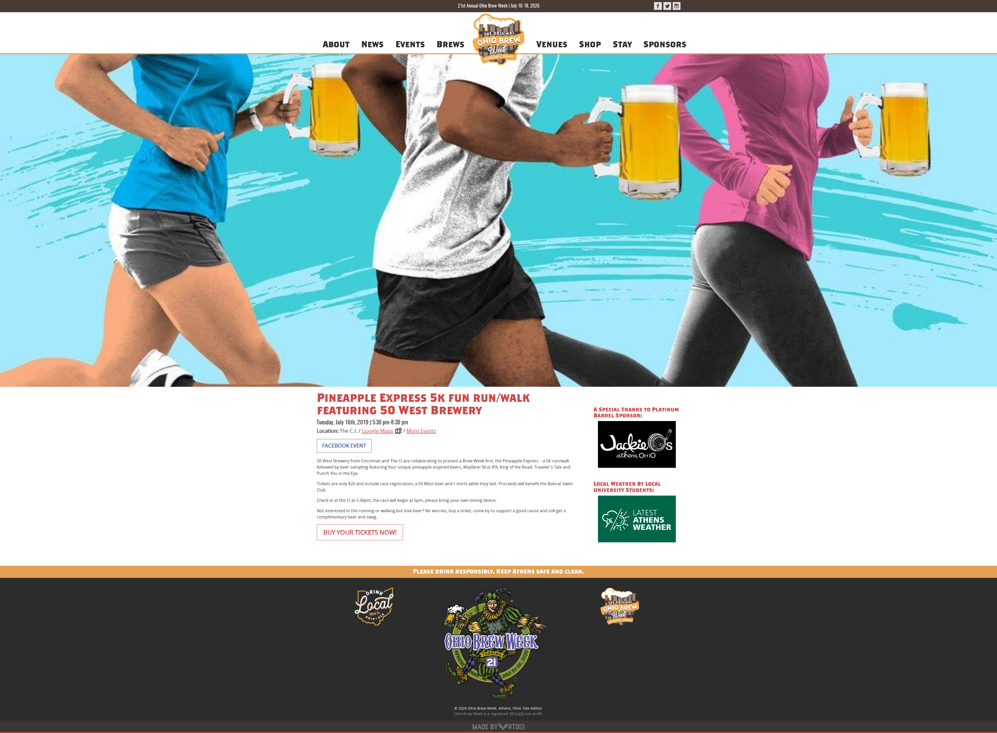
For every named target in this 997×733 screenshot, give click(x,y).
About (336, 44)
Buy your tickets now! (359, 532)
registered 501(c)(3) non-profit (516, 713)
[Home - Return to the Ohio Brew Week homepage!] (498, 40)
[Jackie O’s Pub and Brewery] (637, 445)
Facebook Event (344, 445)
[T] (667, 6)
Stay (622, 44)
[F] (658, 6)
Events (410, 44)
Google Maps (377, 430)
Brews (450, 44)
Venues (551, 44)
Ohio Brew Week (482, 708)
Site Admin (532, 708)
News (372, 44)
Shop (590, 44)
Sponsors (664, 44)
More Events (421, 430)
